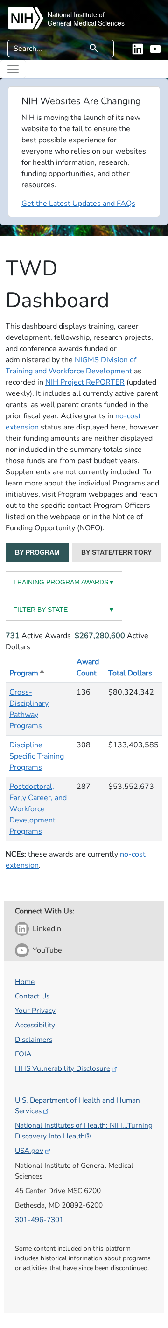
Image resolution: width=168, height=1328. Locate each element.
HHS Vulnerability (62, 1068)
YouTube (47, 950)
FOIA (23, 1054)
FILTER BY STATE (64, 609)
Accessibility (35, 1025)
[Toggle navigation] (13, 69)
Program (27, 673)
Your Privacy (35, 1010)
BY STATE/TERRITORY (116, 552)
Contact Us (32, 996)
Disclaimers (33, 1039)
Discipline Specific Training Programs (36, 756)
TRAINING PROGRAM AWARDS (64, 582)
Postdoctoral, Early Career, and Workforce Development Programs (38, 808)
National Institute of (76, 14)
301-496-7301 (39, 1219)
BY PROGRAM (37, 552)
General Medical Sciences (86, 23)
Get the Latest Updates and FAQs (78, 203)
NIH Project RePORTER (85, 382)
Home (25, 981)
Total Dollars (130, 673)
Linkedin (47, 929)
